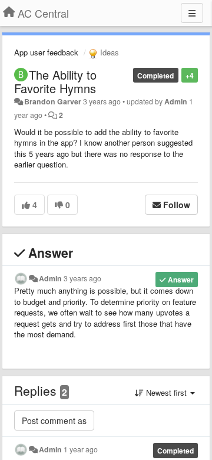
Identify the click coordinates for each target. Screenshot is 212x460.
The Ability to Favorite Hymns (55, 81)
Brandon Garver (52, 101)
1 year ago (81, 449)
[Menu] (192, 13)
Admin (175, 101)
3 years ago (82, 278)
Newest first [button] (166, 392)
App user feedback (46, 52)
